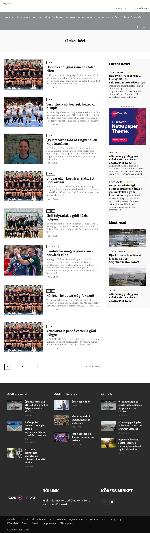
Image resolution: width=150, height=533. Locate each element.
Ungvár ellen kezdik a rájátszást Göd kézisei (70, 180)
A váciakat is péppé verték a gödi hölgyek (71, 333)
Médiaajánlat (66, 523)
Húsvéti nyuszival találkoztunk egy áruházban (81, 419)
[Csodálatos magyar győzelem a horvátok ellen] (23, 260)
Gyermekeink (115, 182)
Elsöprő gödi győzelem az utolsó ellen (70, 69)
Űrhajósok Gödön (81, 402)
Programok (92, 519)
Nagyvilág (116, 519)
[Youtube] (112, 502)
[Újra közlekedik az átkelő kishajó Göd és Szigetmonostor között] (127, 238)
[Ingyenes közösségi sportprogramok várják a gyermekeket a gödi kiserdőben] (108, 443)
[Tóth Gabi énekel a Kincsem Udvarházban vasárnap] (61, 437)
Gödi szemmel (116, 72)
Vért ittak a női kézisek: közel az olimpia (70, 106)
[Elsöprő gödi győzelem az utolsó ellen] (23, 74)
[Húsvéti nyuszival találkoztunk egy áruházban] (61, 420)
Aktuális (53, 246)
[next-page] (37, 367)
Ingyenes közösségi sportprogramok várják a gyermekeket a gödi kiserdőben (125, 190)
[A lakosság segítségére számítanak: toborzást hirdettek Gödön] (14, 453)
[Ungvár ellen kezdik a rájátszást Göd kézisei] (23, 186)
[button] (144, 26)
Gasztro (36, 523)
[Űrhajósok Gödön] (61, 405)
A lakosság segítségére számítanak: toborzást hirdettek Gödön (36, 456)
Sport (51, 62)
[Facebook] (137, 27)
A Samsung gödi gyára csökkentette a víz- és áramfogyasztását (123, 159)
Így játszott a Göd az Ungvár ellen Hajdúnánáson (71, 142)
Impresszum (50, 523)
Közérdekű (12, 523)
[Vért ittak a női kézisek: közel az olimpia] (23, 112)
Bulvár (25, 523)
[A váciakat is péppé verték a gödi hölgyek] (23, 337)
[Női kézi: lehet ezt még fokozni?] (23, 300)
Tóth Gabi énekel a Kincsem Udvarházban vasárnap (83, 437)
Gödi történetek (57, 519)
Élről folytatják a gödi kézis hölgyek (67, 217)
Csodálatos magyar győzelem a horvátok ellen (69, 253)
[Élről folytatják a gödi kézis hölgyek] (23, 223)
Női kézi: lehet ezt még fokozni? (70, 296)
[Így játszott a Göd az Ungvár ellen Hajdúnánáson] (23, 149)
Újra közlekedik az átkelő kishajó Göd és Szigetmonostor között (125, 79)
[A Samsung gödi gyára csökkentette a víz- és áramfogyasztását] (127, 277)
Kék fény (41, 519)
